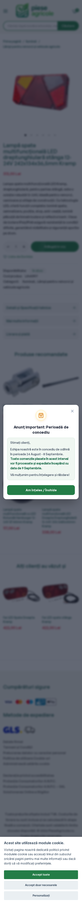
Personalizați (41, 895)
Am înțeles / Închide (41, 490)
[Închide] (72, 411)
